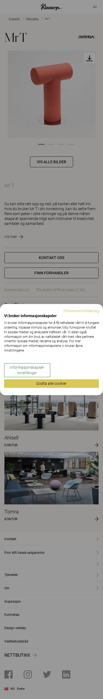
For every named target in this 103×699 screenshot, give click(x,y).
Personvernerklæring (81, 310)
